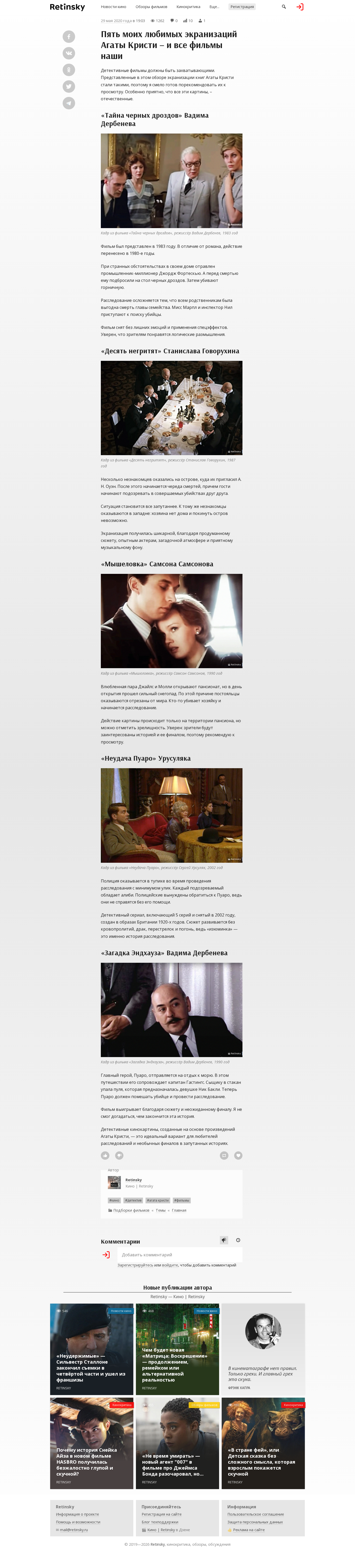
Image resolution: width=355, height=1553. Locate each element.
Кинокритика (188, 6)
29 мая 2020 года (116, 20)
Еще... (214, 6)
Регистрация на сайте (162, 1514)
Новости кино (113, 6)
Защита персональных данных (255, 1521)
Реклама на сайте (249, 1529)
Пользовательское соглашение (255, 1514)
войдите (170, 1265)
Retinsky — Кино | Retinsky (177, 1296)
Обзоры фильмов (151, 6)
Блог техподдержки (160, 1521)
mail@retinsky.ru (74, 1529)
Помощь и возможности (78, 1521)
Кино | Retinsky (139, 1183)
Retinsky (157, 1544)
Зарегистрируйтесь (135, 1265)
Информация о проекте (77, 1514)
